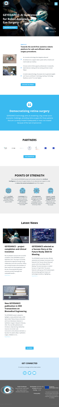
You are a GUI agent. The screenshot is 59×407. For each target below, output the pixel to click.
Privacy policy (37, 393)
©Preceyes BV (53, 31)
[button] (10, 27)
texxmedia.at (56, 404)
